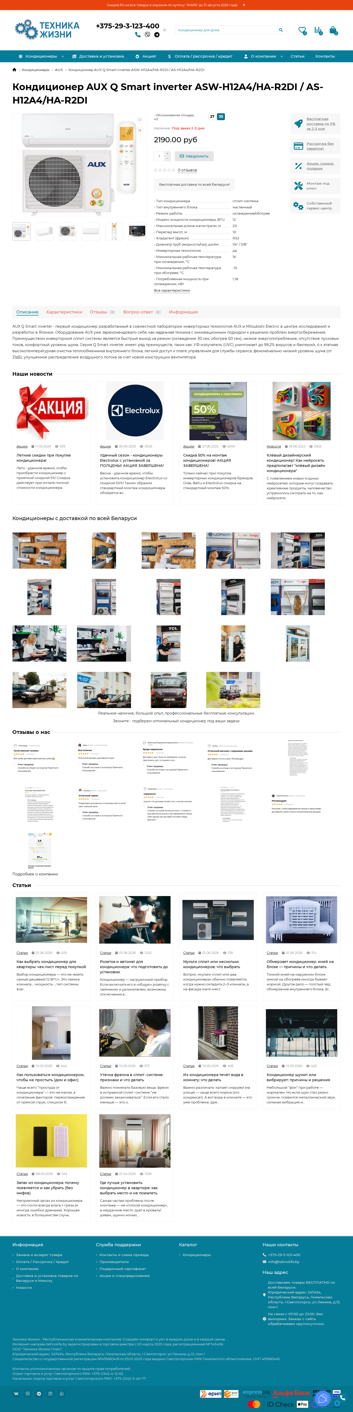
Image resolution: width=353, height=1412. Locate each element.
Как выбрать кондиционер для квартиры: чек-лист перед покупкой (51, 964)
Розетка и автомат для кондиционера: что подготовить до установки (134, 966)
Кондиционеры (41, 56)
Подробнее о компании (35, 874)
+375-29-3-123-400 (127, 26)
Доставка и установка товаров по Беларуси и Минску (47, 1278)
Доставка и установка (101, 56)
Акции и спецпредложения (124, 1276)
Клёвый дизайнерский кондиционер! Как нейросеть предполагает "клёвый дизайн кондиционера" (296, 463)
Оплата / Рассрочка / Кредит (42, 1262)
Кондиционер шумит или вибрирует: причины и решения (298, 1077)
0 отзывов (187, 170)
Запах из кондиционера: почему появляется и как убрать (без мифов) (48, 1187)
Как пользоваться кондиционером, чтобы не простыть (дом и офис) (50, 1077)
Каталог (188, 1244)
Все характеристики (172, 290)
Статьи (297, 56)
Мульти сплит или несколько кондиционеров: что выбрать (211, 964)
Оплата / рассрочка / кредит (203, 56)
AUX (59, 70)
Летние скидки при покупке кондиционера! (44, 458)
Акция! (149, 56)
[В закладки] (139, 119)
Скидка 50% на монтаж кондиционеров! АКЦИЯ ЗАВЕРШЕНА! (207, 460)
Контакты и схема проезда (124, 1255)
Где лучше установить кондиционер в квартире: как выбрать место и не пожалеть (129, 1187)
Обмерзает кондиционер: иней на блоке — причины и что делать (300, 964)
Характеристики (64, 312)
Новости (24, 1287)
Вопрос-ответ (141, 312)
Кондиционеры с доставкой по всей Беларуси (74, 518)
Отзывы (101, 312)
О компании (263, 56)
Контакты (325, 56)
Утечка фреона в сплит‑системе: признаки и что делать (131, 1077)
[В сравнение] (139, 130)
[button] (34, 550)
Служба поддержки (118, 1244)
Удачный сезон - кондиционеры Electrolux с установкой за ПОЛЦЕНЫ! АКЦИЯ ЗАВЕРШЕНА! (132, 460)
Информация (183, 312)
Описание (27, 312)
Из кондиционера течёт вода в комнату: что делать (213, 1077)
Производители (114, 1262)
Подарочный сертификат (122, 1269)
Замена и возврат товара (39, 1255)
